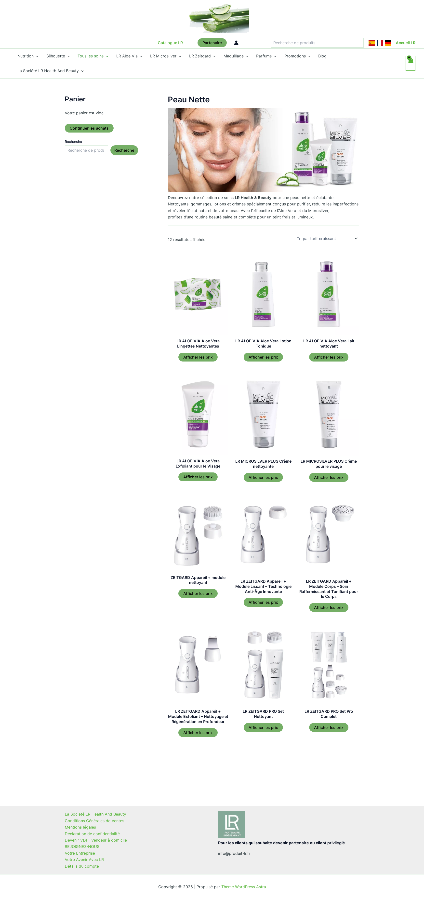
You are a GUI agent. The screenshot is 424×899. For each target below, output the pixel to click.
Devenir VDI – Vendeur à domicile (96, 840)
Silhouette (55, 56)
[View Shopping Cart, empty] (410, 63)
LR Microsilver (163, 56)
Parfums (264, 56)
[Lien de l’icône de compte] (236, 42)
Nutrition (25, 56)
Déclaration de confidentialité (92, 833)
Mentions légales (80, 827)
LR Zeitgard (200, 56)
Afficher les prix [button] (198, 357)
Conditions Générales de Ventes (94, 820)
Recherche (73, 141)
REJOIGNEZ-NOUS (82, 846)
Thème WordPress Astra (243, 886)
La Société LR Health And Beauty (48, 70)
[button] (170, 42)
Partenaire (212, 42)
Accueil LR (405, 42)
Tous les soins (91, 56)
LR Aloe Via (127, 56)
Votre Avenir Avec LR (84, 859)
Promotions (295, 56)
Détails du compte (82, 866)
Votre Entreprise (80, 853)
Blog (322, 56)
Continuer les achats (89, 128)
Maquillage (234, 56)
